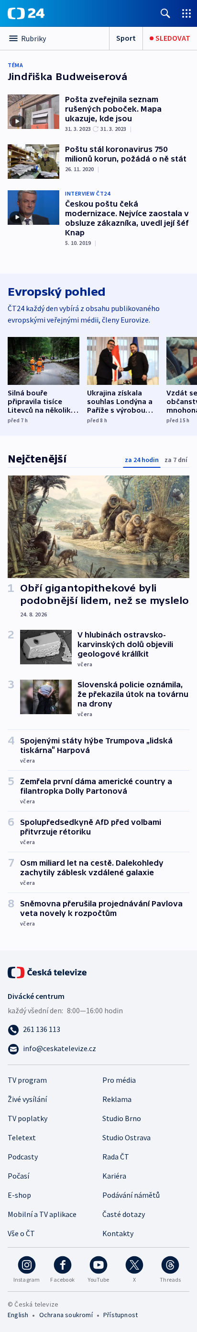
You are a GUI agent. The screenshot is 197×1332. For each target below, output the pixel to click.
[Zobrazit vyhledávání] (165, 13)
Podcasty (23, 1156)
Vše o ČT (21, 1233)
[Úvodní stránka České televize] (48, 971)
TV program (27, 1080)
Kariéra (114, 1176)
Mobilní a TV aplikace (42, 1214)
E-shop (19, 1195)
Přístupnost (120, 1314)
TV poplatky (27, 1118)
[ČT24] (26, 13)
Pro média (119, 1080)
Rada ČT (115, 1156)
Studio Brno (121, 1118)
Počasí (18, 1176)
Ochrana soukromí (66, 1314)
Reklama (116, 1099)
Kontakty (117, 1233)
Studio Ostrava (126, 1137)
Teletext (22, 1137)
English (18, 1314)
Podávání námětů (131, 1195)
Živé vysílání (27, 1099)
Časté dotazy (123, 1214)
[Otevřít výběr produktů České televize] (186, 13)
